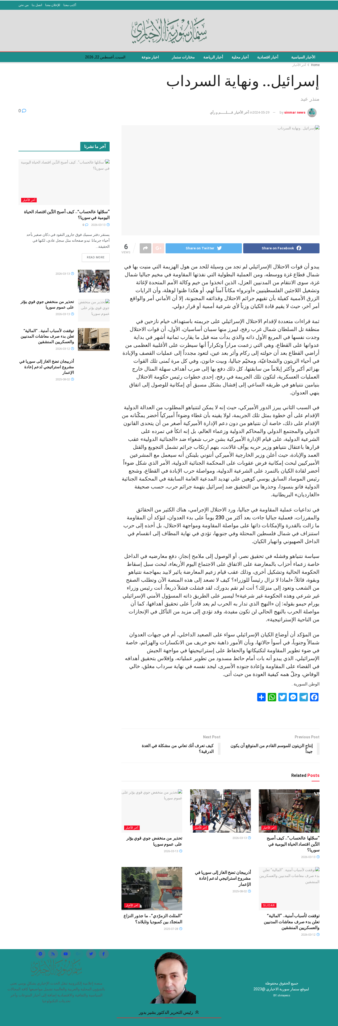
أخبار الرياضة (213, 57)
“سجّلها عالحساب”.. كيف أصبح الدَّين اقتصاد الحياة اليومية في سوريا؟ (293, 844)
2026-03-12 (308, 934)
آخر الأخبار (299, 65)
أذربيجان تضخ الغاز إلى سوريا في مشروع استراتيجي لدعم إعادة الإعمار (223, 878)
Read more (96, 257)
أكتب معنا (69, 5)
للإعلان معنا (52, 5)
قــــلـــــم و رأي (221, 112)
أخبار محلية (240, 57)
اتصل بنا (37, 5)
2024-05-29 (260, 112)
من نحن (23, 5)
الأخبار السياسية (303, 57)
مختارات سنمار (183, 57)
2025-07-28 (171, 929)
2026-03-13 (308, 857)
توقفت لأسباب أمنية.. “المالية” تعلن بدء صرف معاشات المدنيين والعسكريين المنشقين (292, 921)
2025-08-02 (239, 891)
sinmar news (294, 112)
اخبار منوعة (150, 57)
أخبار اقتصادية (267, 57)
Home (315, 65)
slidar (269, 905)
